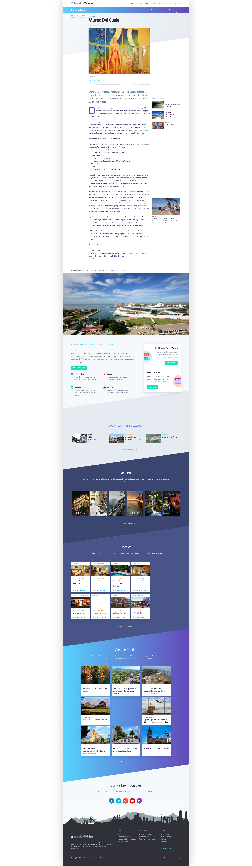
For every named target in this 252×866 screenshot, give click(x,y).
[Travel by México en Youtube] (132, 801)
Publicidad (161, 858)
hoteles (133, 3)
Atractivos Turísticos (146, 834)
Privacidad (169, 858)
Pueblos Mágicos (166, 836)
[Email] (103, 80)
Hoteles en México (124, 836)
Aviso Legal (177, 858)
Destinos (90, 270)
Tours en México (144, 836)
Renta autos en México (125, 841)
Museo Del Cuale (120, 270)
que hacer (151, 10)
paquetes (148, 3)
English (175, 3)
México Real (165, 834)
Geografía (164, 841)
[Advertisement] (166, 163)
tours (154, 3)
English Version (166, 848)
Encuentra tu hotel (79, 368)
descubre (168, 3)
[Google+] (99, 80)
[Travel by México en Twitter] (118, 801)
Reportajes (109, 270)
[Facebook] (90, 80)
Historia (163, 839)
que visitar (167, 10)
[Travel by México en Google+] (125, 801)
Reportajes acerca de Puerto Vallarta (78, 16)
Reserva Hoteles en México (127, 839)
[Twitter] (95, 80)
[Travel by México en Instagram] (139, 801)
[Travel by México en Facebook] (111, 801)
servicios (160, 10)
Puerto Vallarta (78, 10)
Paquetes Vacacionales (147, 839)
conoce (160, 3)
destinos (140, 3)
